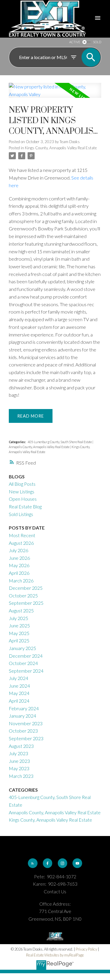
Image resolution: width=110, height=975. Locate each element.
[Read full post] (55, 94)
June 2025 (19, 625)
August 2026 (21, 543)
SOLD (97, 42)
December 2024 (26, 656)
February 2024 (24, 708)
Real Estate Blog (25, 506)
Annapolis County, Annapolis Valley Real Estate (39, 447)
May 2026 (19, 565)
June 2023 (19, 761)
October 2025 (23, 595)
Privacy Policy (86, 949)
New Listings (21, 491)
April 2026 (19, 573)
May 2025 (19, 633)
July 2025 (18, 618)
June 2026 (19, 558)
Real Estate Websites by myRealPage (55, 955)
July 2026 (18, 550)
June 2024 (19, 685)
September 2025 (26, 603)
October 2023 (23, 730)
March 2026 (21, 580)
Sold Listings (21, 514)
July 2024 (18, 678)
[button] (32, 863)
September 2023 (26, 738)
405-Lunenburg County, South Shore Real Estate (60, 442)
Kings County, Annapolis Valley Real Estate (61, 147)
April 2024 (19, 700)
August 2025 (21, 610)
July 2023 (18, 753)
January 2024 (22, 715)
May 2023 (19, 768)
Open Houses (23, 499)
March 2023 (21, 776)
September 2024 (26, 671)
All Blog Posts (22, 484)
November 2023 (26, 723)
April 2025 (19, 640)
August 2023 (21, 746)
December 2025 (26, 588)
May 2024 (19, 693)
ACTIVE (74, 42)
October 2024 (23, 663)
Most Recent (22, 535)
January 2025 (22, 648)
